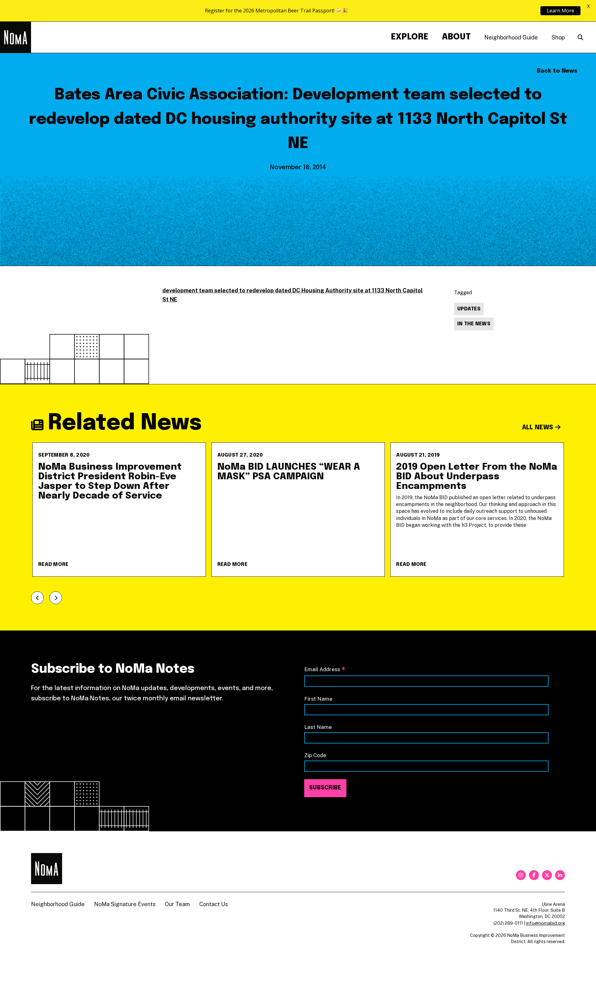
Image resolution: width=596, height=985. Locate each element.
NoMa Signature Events (125, 904)
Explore (409, 37)
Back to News (557, 71)
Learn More (560, 10)
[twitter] (547, 875)
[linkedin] (560, 875)
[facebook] (534, 875)
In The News (473, 324)
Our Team (177, 904)
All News (538, 427)
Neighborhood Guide (511, 37)
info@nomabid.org (545, 923)
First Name (318, 698)
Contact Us (213, 904)
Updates (469, 309)
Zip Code (315, 755)
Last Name (318, 727)
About (456, 37)
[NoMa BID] (15, 37)
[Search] (580, 37)
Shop (558, 37)
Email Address (324, 670)
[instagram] (521, 875)
